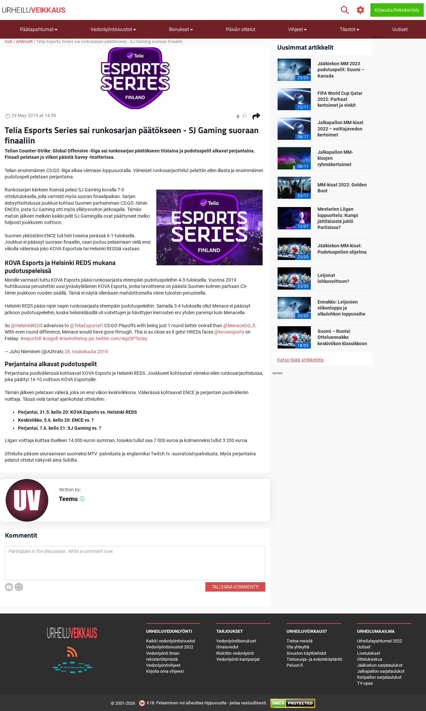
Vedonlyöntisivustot (112, 29)
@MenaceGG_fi (239, 325)
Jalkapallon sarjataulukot (380, 671)
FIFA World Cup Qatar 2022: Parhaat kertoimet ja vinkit (340, 99)
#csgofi (50, 338)
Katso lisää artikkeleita (300, 359)
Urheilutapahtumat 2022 (379, 640)
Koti (8, 41)
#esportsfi (31, 338)
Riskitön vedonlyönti (235, 653)
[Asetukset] (360, 10)
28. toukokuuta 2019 (86, 351)
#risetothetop (73, 338)
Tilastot (348, 29)
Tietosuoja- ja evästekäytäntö (314, 659)
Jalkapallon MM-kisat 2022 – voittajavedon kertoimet (340, 128)
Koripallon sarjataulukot (379, 677)
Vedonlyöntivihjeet (163, 665)
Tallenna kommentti (235, 586)
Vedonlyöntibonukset (236, 640)
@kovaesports (229, 332)
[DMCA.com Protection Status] (292, 702)
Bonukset (179, 29)
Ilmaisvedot (227, 646)
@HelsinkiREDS (27, 325)
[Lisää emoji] (19, 587)
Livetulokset (368, 653)
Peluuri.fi (295, 665)
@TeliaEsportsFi (86, 325)
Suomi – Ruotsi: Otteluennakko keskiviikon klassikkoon (342, 337)
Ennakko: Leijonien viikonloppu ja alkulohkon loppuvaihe (341, 308)
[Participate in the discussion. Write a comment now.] (135, 563)
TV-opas (365, 683)
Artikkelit (24, 41)
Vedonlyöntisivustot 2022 (169, 646)
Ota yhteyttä (298, 646)
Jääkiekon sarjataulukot (379, 665)
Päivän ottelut (240, 29)
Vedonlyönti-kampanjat (238, 659)
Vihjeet (296, 29)
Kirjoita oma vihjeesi (165, 671)
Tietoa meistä (300, 640)
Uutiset (400, 29)
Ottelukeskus (369, 659)
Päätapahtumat (37, 29)
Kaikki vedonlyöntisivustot (170, 640)
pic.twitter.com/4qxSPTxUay (118, 338)
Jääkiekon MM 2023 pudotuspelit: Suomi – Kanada (341, 69)
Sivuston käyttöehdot (306, 653)
